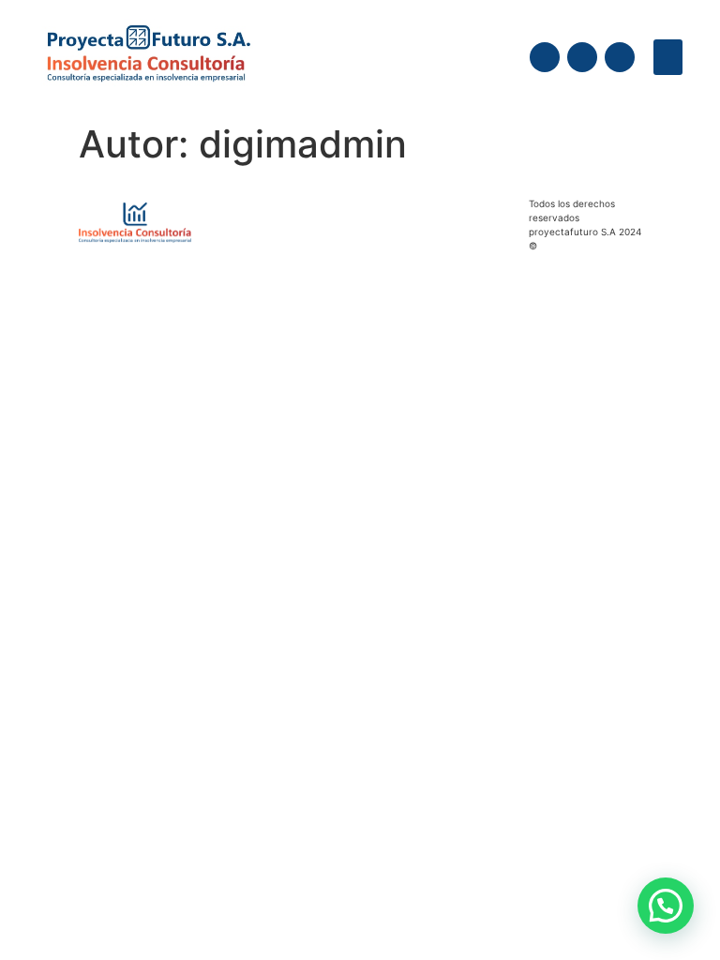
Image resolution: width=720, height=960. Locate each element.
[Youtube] (620, 57)
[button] (668, 57)
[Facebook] (545, 57)
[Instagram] (582, 57)
